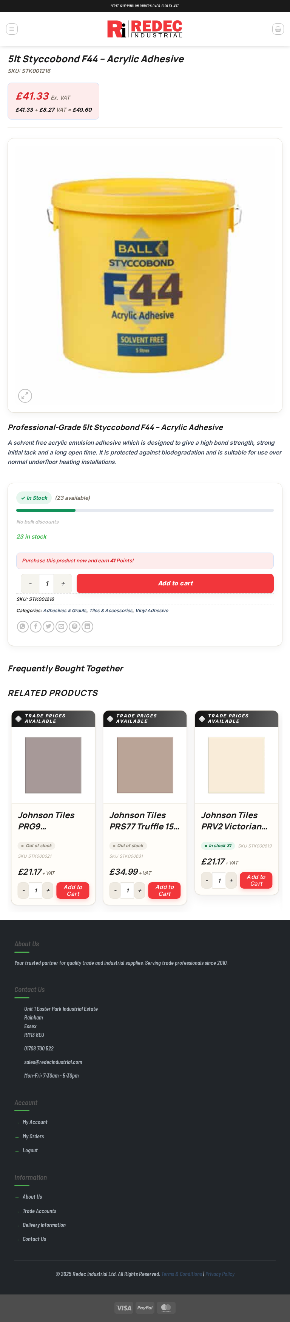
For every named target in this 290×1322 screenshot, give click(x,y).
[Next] (278, 810)
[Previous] (11, 810)
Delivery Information (44, 1225)
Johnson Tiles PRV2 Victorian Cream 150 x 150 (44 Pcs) (233, 831)
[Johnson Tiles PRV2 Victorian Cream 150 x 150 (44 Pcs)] (236, 765)
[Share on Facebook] (36, 627)
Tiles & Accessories (111, 610)
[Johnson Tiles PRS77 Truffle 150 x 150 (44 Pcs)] (144, 765)
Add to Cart (72, 890)
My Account (35, 1122)
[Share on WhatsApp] (23, 627)
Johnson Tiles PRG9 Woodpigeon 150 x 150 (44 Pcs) (52, 831)
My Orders (33, 1136)
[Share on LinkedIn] (87, 627)
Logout (30, 1150)
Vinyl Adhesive (151, 610)
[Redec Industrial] (145, 29)
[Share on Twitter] (48, 627)
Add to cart (175, 583)
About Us (32, 1196)
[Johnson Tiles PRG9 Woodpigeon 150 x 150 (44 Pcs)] (53, 765)
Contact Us (34, 1239)
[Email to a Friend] (61, 627)
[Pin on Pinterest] (74, 627)
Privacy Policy (219, 1274)
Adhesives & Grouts (64, 610)
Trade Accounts (39, 1211)
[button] (11, 29)
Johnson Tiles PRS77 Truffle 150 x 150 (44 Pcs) (144, 826)
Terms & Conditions (181, 1274)
